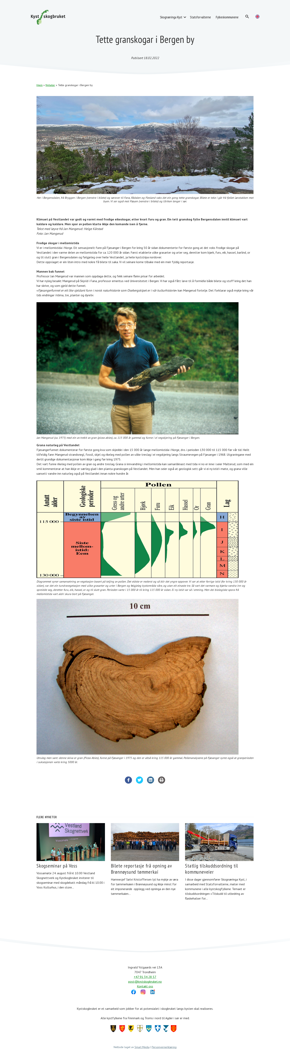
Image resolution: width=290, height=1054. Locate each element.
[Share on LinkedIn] (150, 782)
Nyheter (50, 85)
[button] (184, 17)
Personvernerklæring (164, 1047)
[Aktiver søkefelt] (247, 16)
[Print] (161, 782)
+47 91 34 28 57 (145, 977)
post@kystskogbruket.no (145, 981)
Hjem (39, 85)
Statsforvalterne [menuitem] (200, 17)
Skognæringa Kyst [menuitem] (171, 17)
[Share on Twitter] (139, 782)
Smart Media (142, 1047)
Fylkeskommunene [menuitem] (227, 17)
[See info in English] (257, 17)
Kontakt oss (145, 986)
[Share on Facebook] (128, 782)
